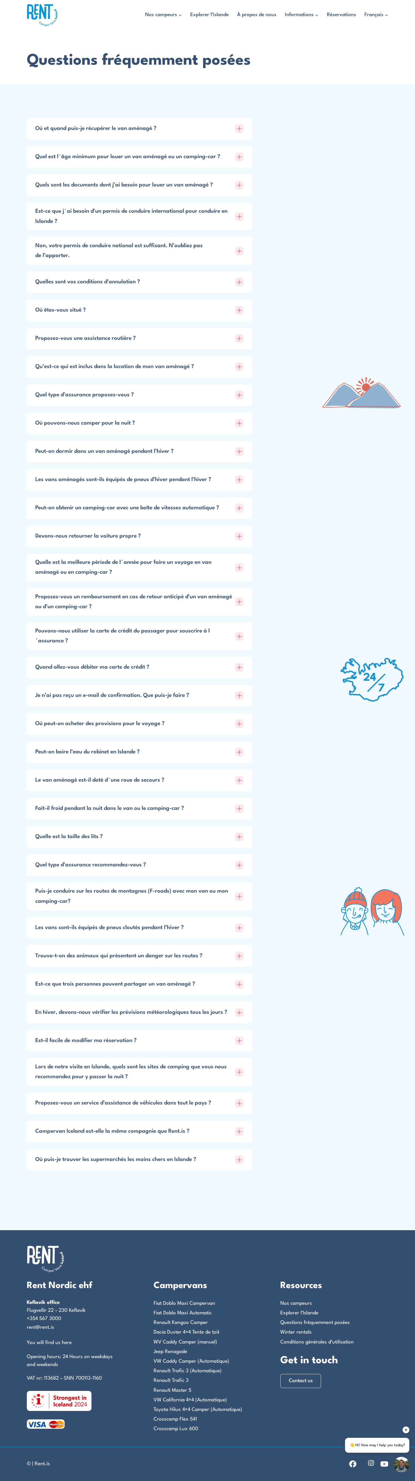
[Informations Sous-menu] (316, 15)
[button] (139, 129)
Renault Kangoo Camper (181, 1322)
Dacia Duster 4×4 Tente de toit (186, 1332)
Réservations (341, 14)
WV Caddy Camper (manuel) (185, 1342)
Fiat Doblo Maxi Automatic (183, 1313)
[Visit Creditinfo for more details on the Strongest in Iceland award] (59, 1400)
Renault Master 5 (172, 1390)
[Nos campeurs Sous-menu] (180, 15)
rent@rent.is (40, 1327)
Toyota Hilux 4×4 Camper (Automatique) (198, 1409)
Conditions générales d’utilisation (317, 1342)
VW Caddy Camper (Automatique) (191, 1361)
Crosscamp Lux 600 (176, 1428)
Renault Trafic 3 (171, 1380)
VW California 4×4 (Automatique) (190, 1400)
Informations (299, 14)
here (67, 1342)
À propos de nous (256, 14)
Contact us (301, 1380)
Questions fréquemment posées (315, 1322)
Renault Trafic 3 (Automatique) (188, 1371)
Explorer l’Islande (209, 14)
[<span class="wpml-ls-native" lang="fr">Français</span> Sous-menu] (386, 15)
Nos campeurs (161, 14)
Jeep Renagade (170, 1351)
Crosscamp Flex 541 (175, 1419)
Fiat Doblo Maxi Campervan (184, 1303)
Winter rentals (296, 1332)
